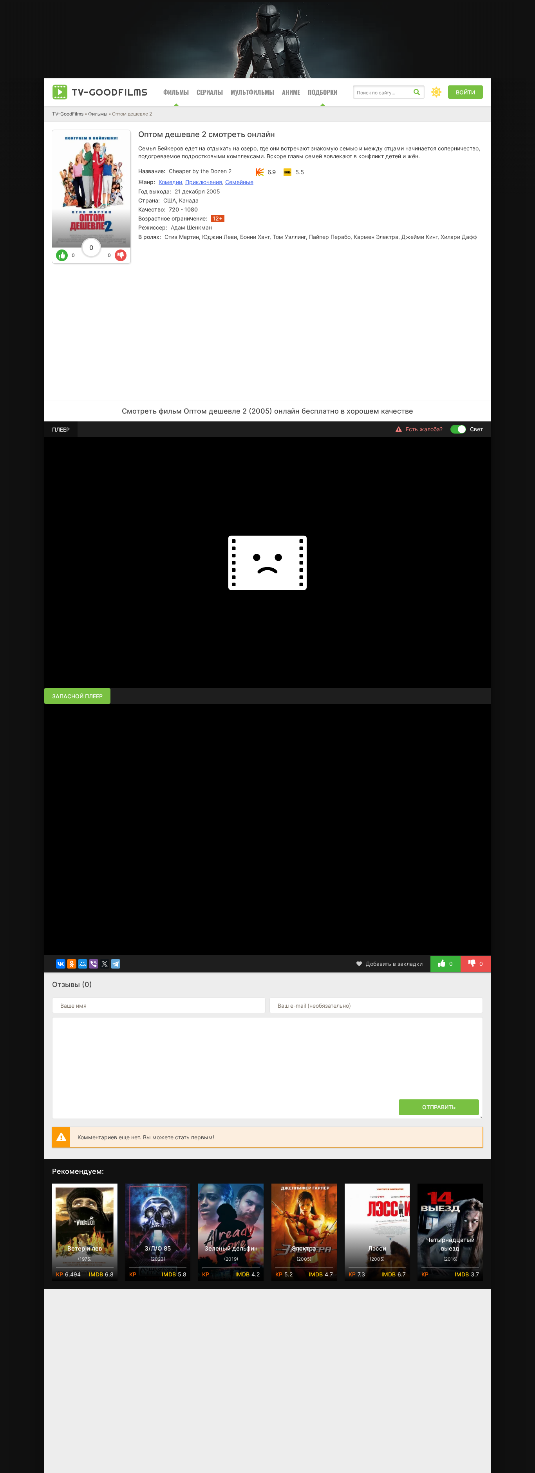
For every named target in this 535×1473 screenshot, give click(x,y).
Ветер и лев (84, 1248)
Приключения (203, 182)
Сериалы (210, 92)
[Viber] (93, 964)
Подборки (322, 92)
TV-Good (110, 92)
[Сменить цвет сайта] (436, 92)
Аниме (291, 92)
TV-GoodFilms (67, 114)
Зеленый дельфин (231, 1248)
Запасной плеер (77, 696)
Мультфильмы (252, 92)
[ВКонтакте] (60, 964)
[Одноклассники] (71, 964)
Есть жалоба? (424, 429)
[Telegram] (115, 964)
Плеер (61, 429)
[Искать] (417, 92)
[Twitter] (104, 964)
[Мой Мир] (82, 964)
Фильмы (176, 92)
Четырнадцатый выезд (450, 1244)
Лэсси (377, 1248)
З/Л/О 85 (158, 1248)
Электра (304, 1248)
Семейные (239, 182)
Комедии (170, 182)
